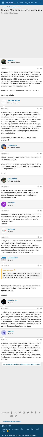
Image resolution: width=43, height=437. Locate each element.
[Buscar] (40, 2)
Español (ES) (7, 426)
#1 (41, 68)
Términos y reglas (17, 429)
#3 (41, 153)
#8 (41, 308)
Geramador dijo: (8, 270)
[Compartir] (38, 68)
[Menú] (3, 2)
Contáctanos (6, 429)
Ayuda (37, 429)
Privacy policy (29, 429)
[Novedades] (36, 2)
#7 (41, 266)
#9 (41, 339)
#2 (41, 108)
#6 (41, 237)
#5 (41, 211)
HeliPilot (5, 13)
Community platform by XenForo (19, 435)
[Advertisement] (21, 36)
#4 (41, 187)
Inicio (3, 431)
